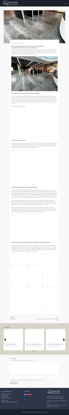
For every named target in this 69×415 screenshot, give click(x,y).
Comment (12, 363)
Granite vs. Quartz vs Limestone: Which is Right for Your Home (47, 319)
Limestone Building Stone (10, 344)
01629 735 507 (5, 400)
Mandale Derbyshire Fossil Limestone (55, 344)
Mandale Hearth (13, 318)
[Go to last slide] (5, 340)
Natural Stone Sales (15, 43)
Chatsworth (45, 412)
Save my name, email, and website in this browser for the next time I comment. (26, 380)
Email (28, 377)
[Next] (64, 340)
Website (46, 377)
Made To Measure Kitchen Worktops (34, 344)
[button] (18, 258)
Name (11, 377)
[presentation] (13, 335)
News (12, 41)
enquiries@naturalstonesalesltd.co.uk (9, 401)
